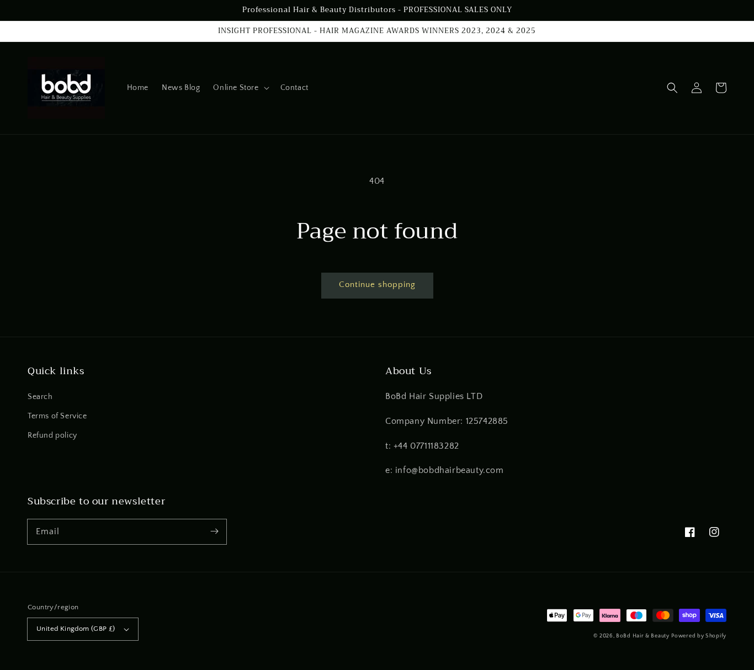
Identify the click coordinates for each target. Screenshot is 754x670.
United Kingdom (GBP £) (75, 628)
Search (40, 396)
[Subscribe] (214, 531)
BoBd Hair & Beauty (643, 636)
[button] (239, 87)
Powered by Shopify (698, 636)
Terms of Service (57, 416)
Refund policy (52, 435)
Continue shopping (377, 284)
